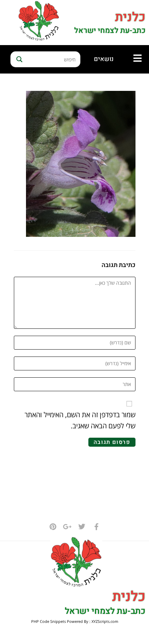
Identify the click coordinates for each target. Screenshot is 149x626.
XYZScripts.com (104, 621)
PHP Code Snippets (48, 621)
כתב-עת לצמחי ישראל (110, 30)
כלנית (130, 17)
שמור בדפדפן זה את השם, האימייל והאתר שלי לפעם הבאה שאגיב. (80, 420)
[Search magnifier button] (18, 59)
